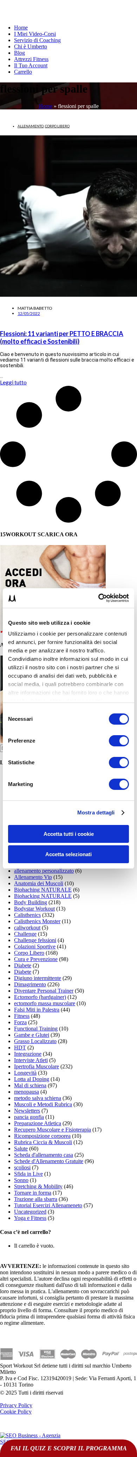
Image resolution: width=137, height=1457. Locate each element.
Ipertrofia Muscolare (36, 1066)
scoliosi (22, 1167)
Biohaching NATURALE (43, 890)
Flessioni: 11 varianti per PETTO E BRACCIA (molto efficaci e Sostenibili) (61, 337)
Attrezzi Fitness (31, 59)
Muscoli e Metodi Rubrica (43, 1104)
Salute (21, 1149)
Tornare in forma (32, 1193)
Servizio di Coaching (37, 40)
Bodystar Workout (34, 909)
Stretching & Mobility (38, 1186)
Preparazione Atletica (37, 1123)
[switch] (119, 740)
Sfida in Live (28, 1174)
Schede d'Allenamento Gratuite (48, 1161)
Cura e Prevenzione (36, 959)
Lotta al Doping (31, 1079)
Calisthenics (27, 915)
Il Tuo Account (30, 65)
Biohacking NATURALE (43, 896)
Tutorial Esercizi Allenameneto (48, 1205)
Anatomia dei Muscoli (38, 883)
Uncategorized (30, 1212)
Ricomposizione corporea (42, 1136)
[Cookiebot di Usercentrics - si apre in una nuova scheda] (98, 598)
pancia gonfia (29, 1117)
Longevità (25, 1073)
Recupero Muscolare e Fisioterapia (52, 1130)
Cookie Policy (16, 1412)
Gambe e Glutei (31, 1035)
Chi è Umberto (30, 46)
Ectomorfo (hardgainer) (40, 997)
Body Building (30, 902)
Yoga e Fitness (30, 1218)
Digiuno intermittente (37, 978)
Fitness (22, 1016)
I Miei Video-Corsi (35, 34)
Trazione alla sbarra (35, 1199)
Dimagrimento (30, 984)
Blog (19, 53)
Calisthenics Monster (37, 921)
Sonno (21, 1180)
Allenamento (31, 126)
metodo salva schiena (37, 1098)
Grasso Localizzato (35, 1041)
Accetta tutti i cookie (69, 834)
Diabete (22, 965)
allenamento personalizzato (44, 871)
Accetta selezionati (68, 854)
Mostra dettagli (96, 812)
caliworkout (27, 928)
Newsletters (27, 1111)
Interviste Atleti (31, 1060)
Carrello (23, 72)
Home (21, 28)
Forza (20, 1022)
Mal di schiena (30, 1085)
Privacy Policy (16, 1405)
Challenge (25, 934)
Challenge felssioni (35, 940)
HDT (20, 1047)
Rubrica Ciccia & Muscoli (43, 1142)
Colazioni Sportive (35, 946)
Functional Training (36, 1029)
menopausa (26, 1092)
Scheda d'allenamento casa (43, 1155)
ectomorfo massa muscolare (44, 1003)
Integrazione (27, 1054)
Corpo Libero (57, 126)
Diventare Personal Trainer (43, 991)
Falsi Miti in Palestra (36, 1010)
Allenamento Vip (33, 877)
